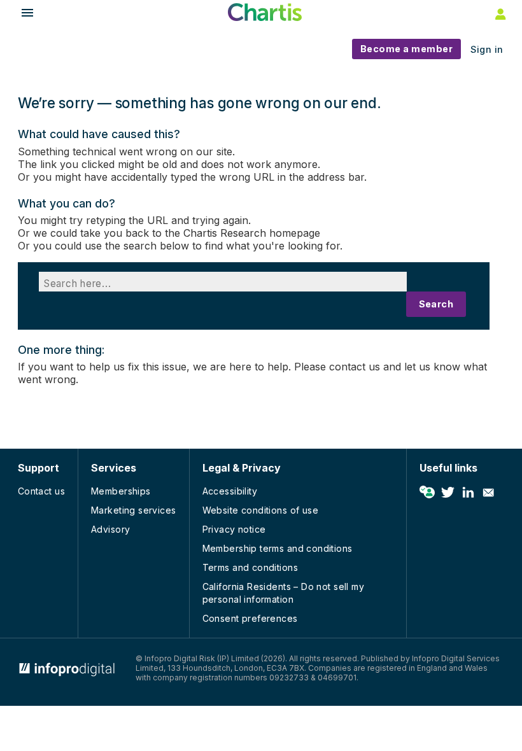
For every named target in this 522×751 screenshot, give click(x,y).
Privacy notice (234, 529)
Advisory (110, 529)
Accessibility (229, 491)
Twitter (447, 492)
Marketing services (133, 510)
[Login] (499, 13)
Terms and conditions (250, 567)
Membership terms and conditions (277, 548)
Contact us (41, 491)
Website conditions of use (260, 510)
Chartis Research (224, 233)
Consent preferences (250, 618)
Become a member (406, 48)
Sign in (487, 49)
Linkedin (468, 492)
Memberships (121, 491)
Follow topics (427, 492)
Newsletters (488, 492)
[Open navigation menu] (22, 14)
